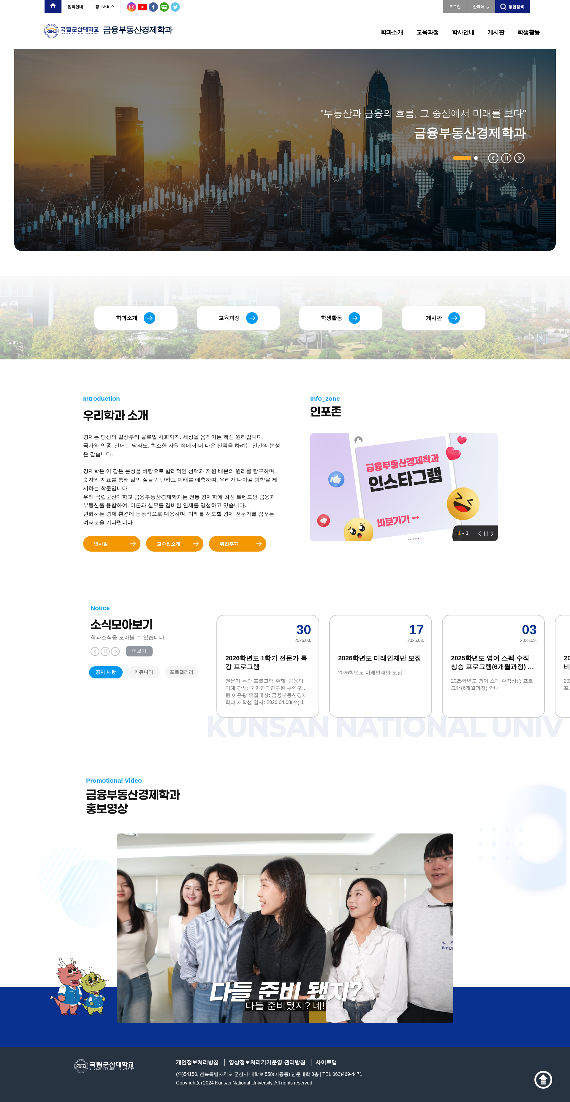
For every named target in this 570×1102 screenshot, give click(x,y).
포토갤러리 (182, 672)
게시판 (495, 32)
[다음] (492, 533)
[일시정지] (506, 158)
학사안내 (463, 32)
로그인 (455, 6)
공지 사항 (106, 672)
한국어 (478, 6)
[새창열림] (53, 6)
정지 (105, 651)
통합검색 (516, 6)
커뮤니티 (143, 672)
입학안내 (75, 6)
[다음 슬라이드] (519, 158)
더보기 (139, 650)
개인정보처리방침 (197, 1062)
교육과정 (427, 32)
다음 (115, 651)
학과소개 (392, 32)
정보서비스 (105, 6)
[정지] (485, 533)
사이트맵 (326, 1062)
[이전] (479, 533)
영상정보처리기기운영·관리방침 (267, 1062)
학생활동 (528, 32)
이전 (95, 651)
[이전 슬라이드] (493, 158)
